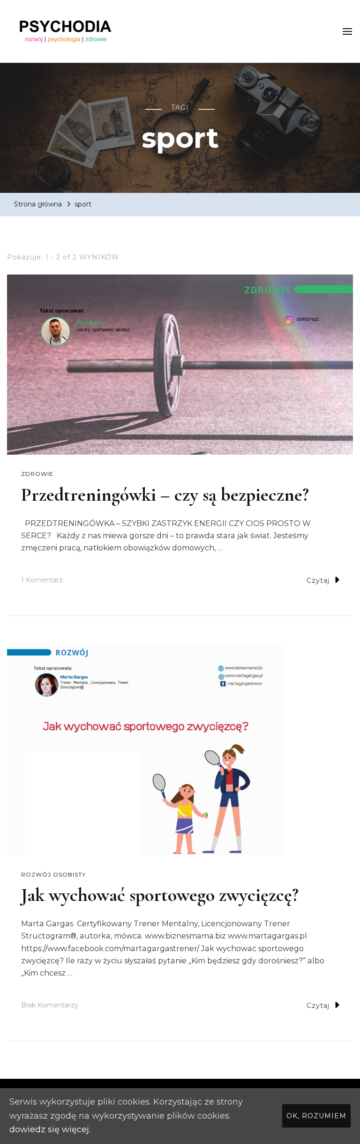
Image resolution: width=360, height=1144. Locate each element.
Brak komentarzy (49, 1006)
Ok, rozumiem (316, 1116)
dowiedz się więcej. (49, 1129)
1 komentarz (42, 581)
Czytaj (318, 580)
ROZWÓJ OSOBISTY (53, 874)
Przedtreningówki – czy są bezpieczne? (165, 494)
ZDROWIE (37, 473)
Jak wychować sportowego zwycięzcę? (160, 895)
